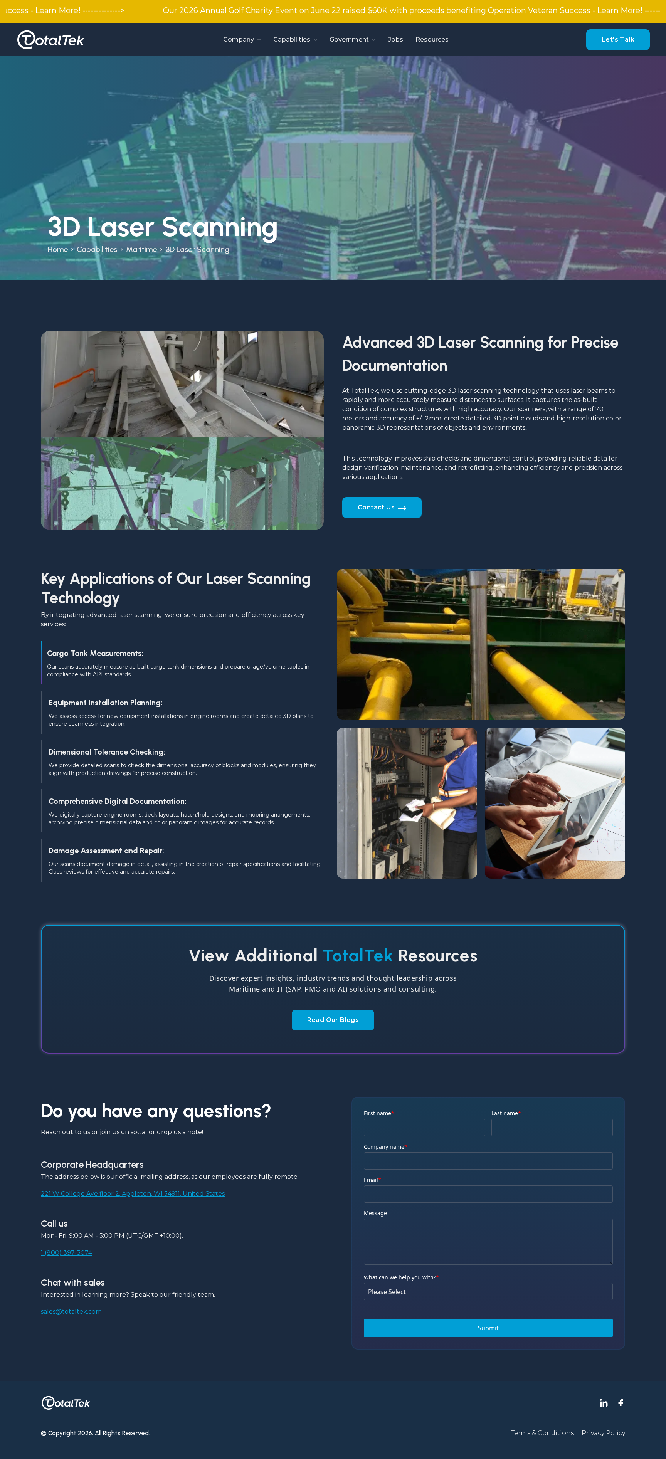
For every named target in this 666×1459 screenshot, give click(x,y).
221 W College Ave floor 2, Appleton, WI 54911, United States (133, 1193)
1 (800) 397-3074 (66, 1252)
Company (238, 39)
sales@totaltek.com (71, 1311)
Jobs (395, 39)
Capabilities (291, 39)
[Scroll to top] (650, 1443)
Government (349, 39)
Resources (432, 39)
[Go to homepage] (51, 39)
